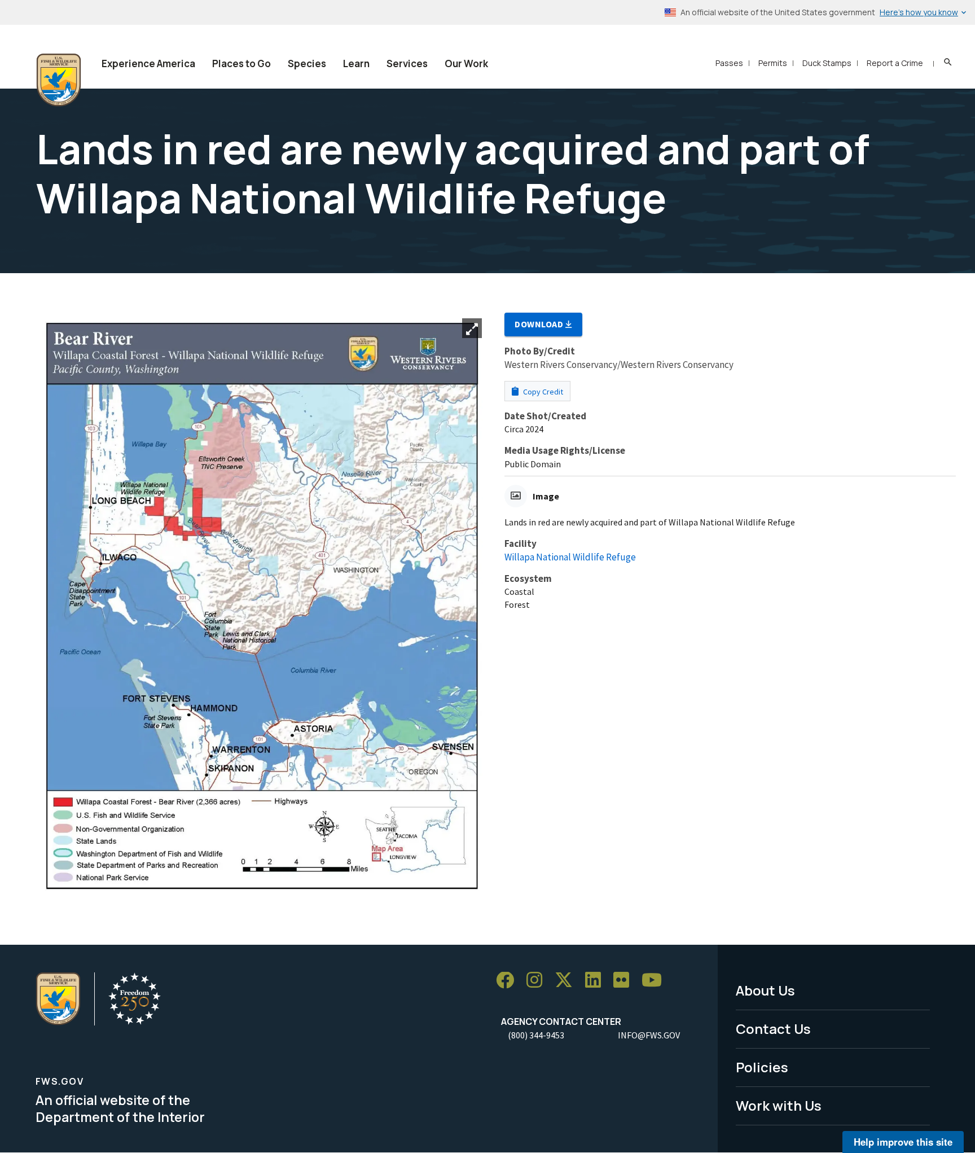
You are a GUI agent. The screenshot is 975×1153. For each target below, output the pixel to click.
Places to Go (241, 63)
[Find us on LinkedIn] (597, 980)
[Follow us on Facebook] (509, 980)
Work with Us (779, 1105)
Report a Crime (895, 63)
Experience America (148, 63)
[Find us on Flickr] (625, 980)
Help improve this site (903, 1141)
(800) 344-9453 (536, 1035)
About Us (765, 990)
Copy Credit (542, 392)
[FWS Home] (58, 80)
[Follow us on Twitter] (568, 980)
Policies (762, 1067)
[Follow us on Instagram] (538, 980)
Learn (356, 63)
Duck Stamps (826, 63)
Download (540, 324)
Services (407, 63)
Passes (729, 63)
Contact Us (773, 1028)
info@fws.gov (649, 1035)
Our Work (466, 63)
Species (307, 63)
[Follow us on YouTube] (656, 980)
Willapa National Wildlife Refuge (570, 557)
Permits (772, 63)
